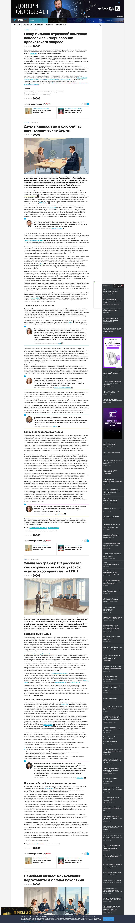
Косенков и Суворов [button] (30, 196)
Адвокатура (29, 91)
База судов (49, 24)
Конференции (27, 24)
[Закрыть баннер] (31, 908)
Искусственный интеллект (47, 531)
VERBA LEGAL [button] (35, 298)
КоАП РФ (60, 91)
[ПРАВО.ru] (20, 20)
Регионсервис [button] (47, 724)
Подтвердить (108, 919)
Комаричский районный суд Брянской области (39, 654)
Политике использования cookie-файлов (32, 921)
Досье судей (39, 24)
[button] (34, 46)
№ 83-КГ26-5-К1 (75, 682)
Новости (27, 29)
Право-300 (17, 24)
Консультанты (30, 531)
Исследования (61, 24)
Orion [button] (70, 322)
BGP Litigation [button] (43, 203)
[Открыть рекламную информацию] (121, 367)
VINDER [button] (41, 263)
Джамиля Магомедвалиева (38, 527)
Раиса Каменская (53, 527)
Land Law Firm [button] (49, 788)
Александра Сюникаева (36, 844)
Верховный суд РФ (53, 844)
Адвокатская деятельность (45, 91)
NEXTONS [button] (53, 207)
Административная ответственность (38, 94)
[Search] (100, 25)
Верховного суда (60, 682)
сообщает (33, 53)
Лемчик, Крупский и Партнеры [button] (33, 240)
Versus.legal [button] (64, 704)
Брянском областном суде (60, 673)
